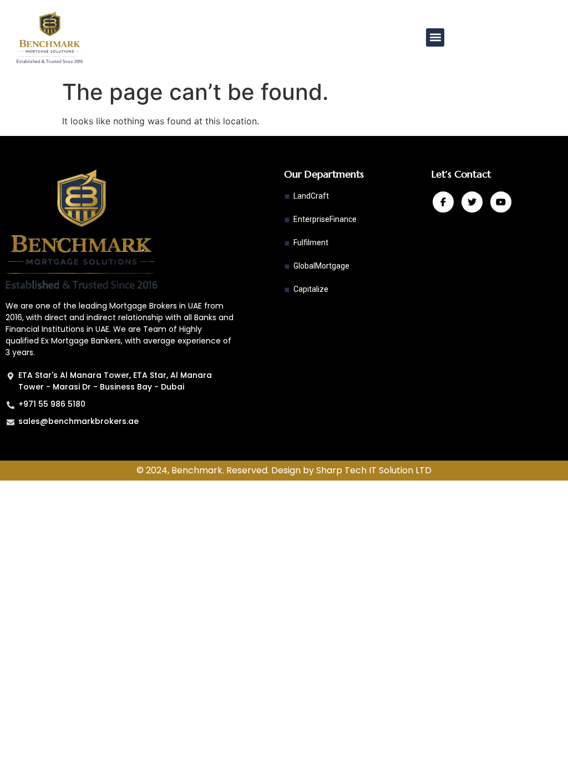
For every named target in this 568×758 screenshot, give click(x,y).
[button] (435, 37)
